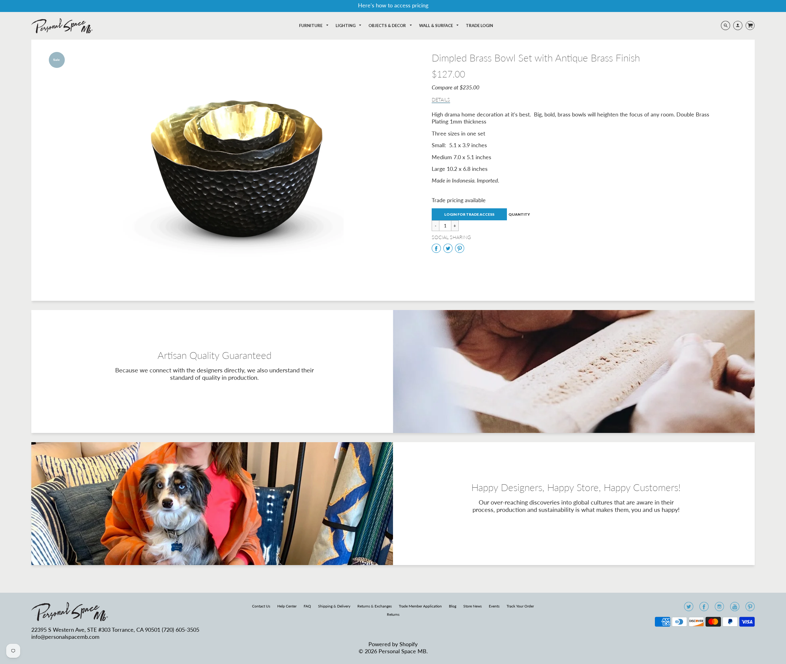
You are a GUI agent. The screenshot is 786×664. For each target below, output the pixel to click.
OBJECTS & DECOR (387, 25)
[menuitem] (314, 26)
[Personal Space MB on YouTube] (734, 608)
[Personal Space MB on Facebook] (704, 608)
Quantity (519, 214)
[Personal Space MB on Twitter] (688, 608)
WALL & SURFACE (436, 25)
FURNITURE (311, 25)
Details (441, 99)
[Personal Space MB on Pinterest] (750, 608)
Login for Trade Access (469, 214)
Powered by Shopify (393, 644)
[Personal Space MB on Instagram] (719, 608)
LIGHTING (346, 25)
